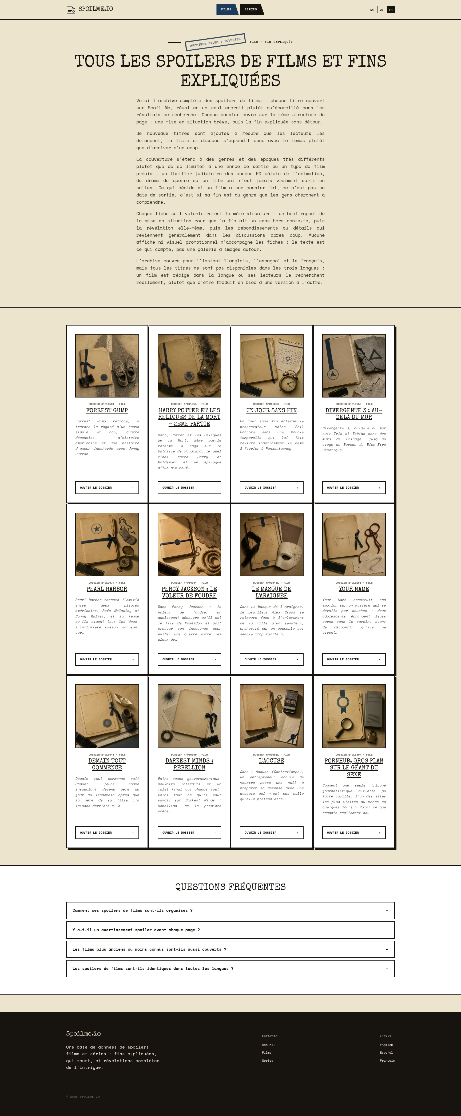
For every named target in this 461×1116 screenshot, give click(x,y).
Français (387, 1060)
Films (226, 9)
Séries (251, 9)
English (386, 1044)
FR (390, 9)
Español (386, 1052)
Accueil (268, 1044)
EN (371, 9)
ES (381, 9)
